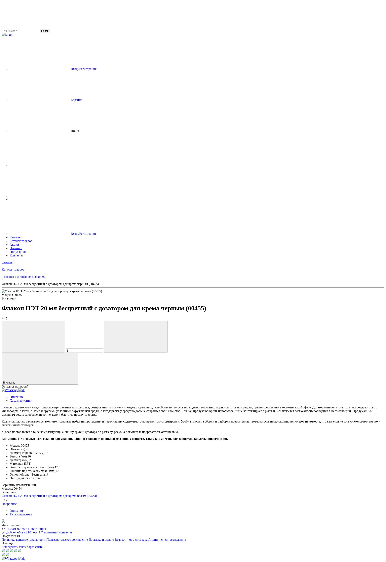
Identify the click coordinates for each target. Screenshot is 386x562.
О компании (49, 532)
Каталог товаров (21, 241)
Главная (15, 237)
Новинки (16, 248)
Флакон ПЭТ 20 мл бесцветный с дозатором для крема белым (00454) (49, 495)
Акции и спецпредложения (167, 539)
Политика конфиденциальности (24, 539)
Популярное (18, 251)
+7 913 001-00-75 (13, 528)
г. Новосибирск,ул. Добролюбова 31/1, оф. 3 (24, 530)
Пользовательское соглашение (67, 539)
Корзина (76, 100)
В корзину (9, 382)
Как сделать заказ (14, 547)
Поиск (44, 30)
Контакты (16, 255)
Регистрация (87, 69)
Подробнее (9, 504)
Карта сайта (34, 547)
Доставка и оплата (101, 539)
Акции (14, 244)
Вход (74, 69)
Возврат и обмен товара (131, 539)
